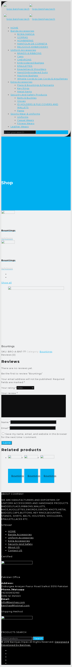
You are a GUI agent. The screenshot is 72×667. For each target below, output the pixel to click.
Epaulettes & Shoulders (31, 69)
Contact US (15, 550)
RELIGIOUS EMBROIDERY (32, 46)
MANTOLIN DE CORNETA (32, 43)
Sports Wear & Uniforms (25, 113)
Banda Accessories (22, 31)
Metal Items (24, 91)
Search (38, 638)
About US (14, 547)
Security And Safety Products (29, 94)
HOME (14, 27)
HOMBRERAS (25, 40)
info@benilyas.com (13, 602)
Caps (20, 56)
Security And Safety (20, 544)
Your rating (9, 387)
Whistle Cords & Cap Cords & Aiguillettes (42, 78)
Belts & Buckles (27, 97)
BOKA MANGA (25, 34)
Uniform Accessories (23, 50)
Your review (9, 393)
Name (5, 422)
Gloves (21, 101)
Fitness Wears (25, 123)
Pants (20, 110)
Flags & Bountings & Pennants (35, 85)
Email (5, 428)
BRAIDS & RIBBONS (29, 53)
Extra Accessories (21, 82)
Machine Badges (27, 75)
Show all (6, 282)
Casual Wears (25, 120)
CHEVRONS (24, 59)
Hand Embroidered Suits (32, 72)
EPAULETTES (24, 66)
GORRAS (22, 37)
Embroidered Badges (30, 62)
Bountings (46, 351)
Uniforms (22, 117)
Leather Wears (20, 126)
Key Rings (23, 88)
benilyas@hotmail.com (15, 605)
